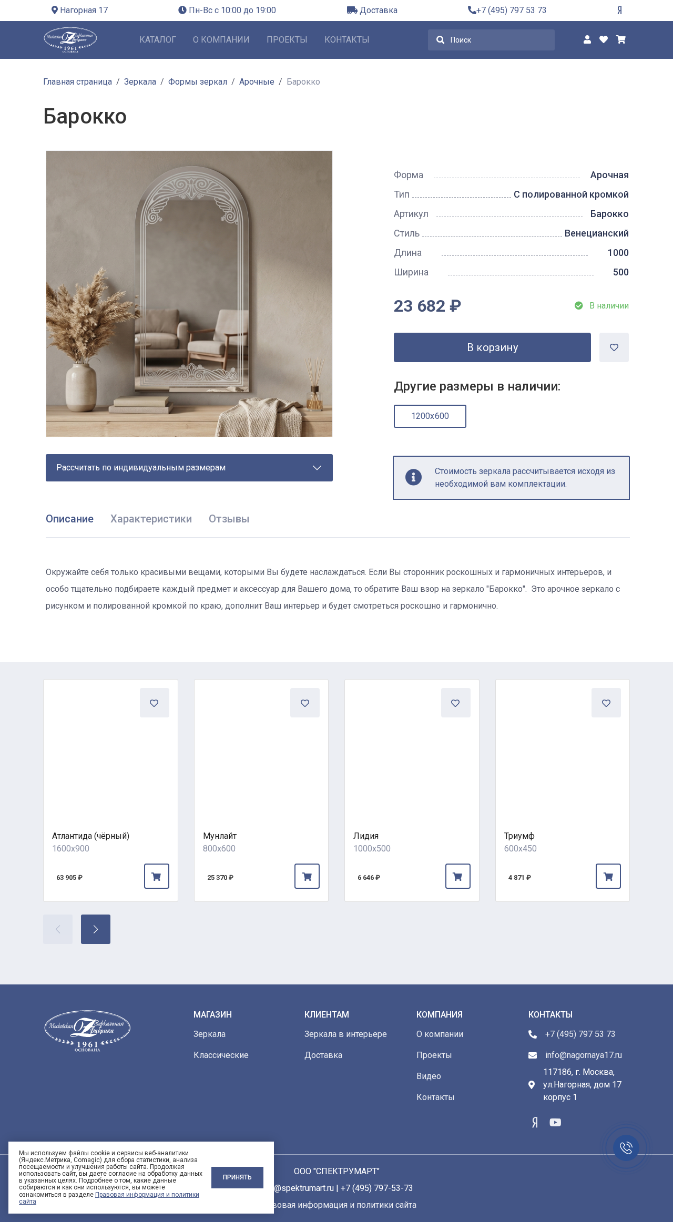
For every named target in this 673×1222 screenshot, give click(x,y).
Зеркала (209, 1034)
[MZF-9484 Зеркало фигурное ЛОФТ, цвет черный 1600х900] (111, 747)
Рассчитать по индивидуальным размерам (141, 468)
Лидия (366, 836)
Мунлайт (220, 836)
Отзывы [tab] (229, 518)
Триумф (519, 836)
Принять (237, 1177)
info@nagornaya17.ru (583, 1055)
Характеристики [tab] (151, 518)
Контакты (347, 40)
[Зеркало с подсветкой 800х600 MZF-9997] (262, 747)
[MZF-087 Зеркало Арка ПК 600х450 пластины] (563, 747)
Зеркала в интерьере (345, 1034)
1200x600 (430, 416)
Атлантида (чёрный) (90, 836)
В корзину (492, 347)
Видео (428, 1076)
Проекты (287, 40)
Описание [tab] (70, 518)
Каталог (157, 40)
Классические (221, 1055)
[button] (95, 929)
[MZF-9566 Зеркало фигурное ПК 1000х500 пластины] (412, 747)
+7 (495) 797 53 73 (511, 10)
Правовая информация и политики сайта (109, 1198)
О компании (221, 40)
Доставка (377, 10)
